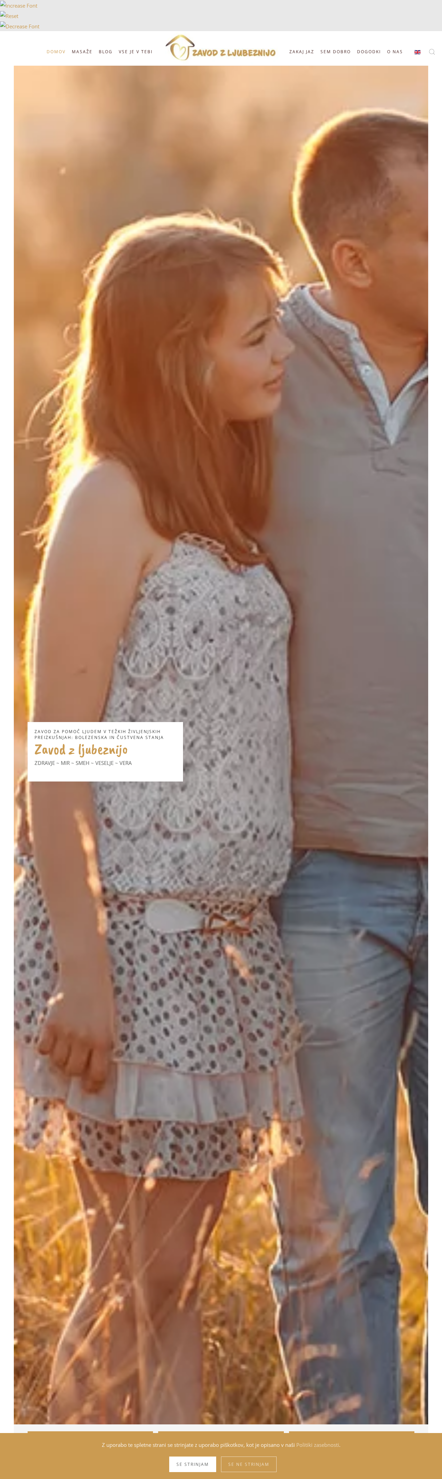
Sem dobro (335, 52)
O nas (395, 52)
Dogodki (369, 52)
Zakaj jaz (301, 52)
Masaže (82, 52)
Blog (106, 52)
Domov (55, 52)
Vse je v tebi (136, 52)
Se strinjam (192, 1464)
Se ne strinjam (248, 1464)
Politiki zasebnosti (317, 1444)
